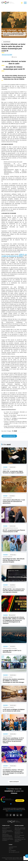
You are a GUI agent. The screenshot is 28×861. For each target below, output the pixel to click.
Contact (10, 844)
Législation (12, 707)
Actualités (9, 33)
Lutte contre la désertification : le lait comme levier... (19, 832)
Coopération (6, 677)
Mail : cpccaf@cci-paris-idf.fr (14, 852)
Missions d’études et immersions (6, 828)
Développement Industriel (8, 528)
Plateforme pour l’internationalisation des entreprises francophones (7, 835)
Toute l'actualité (14, 781)
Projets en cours (6, 825)
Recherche (10, 556)
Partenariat (16, 528)
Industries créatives (7, 767)
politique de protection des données (15, 810)
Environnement (8, 648)
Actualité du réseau (12, 467)
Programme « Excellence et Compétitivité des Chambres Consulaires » (7, 839)
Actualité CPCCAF (12, 615)
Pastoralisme (9, 497)
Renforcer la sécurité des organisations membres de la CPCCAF (7, 831)
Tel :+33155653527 (12, 850)
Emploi (5, 469)
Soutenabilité (14, 648)
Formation (8, 469)
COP (4, 648)
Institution (10, 677)
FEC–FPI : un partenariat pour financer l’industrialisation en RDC (19, 836)
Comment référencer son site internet (15, 859)
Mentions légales (16, 857)
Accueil (4, 33)
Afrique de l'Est (6, 586)
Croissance (6, 556)
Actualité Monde (6, 41)
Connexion (22, 3)
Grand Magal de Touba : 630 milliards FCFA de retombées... (20, 840)
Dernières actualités (19, 825)
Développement (13, 586)
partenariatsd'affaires (8, 736)
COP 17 (5, 497)
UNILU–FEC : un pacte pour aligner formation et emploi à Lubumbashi (20, 829)
